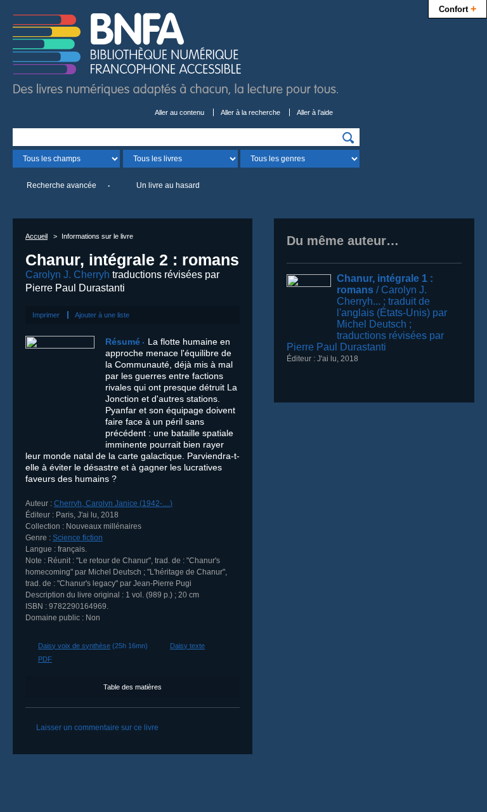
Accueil (36, 236)
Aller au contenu (179, 112)
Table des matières (132, 687)
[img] (348, 137)
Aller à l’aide (315, 112)
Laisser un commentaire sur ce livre (97, 727)
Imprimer (46, 315)
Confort (457, 8)
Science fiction (78, 537)
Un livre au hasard (168, 185)
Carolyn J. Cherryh (67, 274)
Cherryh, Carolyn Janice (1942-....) (113, 503)
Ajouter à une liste (102, 315)
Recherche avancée (61, 185)
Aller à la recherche (250, 112)
